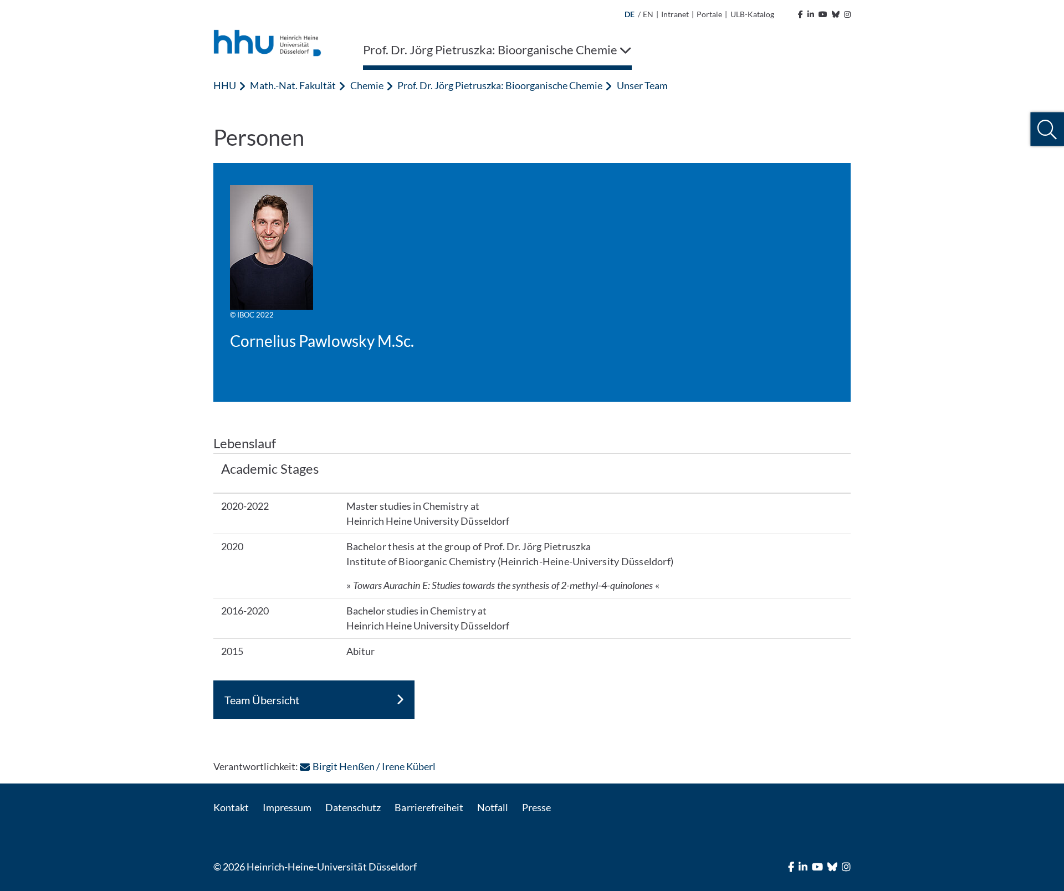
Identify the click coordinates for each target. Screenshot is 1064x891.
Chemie (366, 85)
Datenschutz (353, 807)
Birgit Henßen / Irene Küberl (374, 766)
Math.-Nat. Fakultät (293, 85)
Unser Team (642, 85)
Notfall (492, 807)
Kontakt (231, 807)
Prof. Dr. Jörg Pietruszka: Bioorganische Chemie (500, 85)
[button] (1047, 129)
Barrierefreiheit (429, 807)
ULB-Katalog (752, 14)
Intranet (675, 14)
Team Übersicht (261, 699)
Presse (536, 807)
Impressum (287, 807)
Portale (709, 14)
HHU (224, 85)
